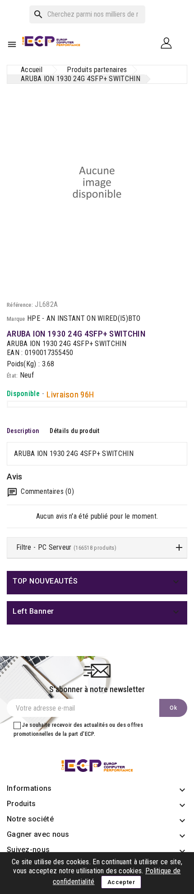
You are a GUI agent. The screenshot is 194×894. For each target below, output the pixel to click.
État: (12, 375)
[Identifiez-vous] (170, 42)
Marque (16, 318)
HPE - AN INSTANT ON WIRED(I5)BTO (84, 318)
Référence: (20, 304)
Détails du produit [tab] (74, 430)
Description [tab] (23, 430)
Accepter (121, 882)
